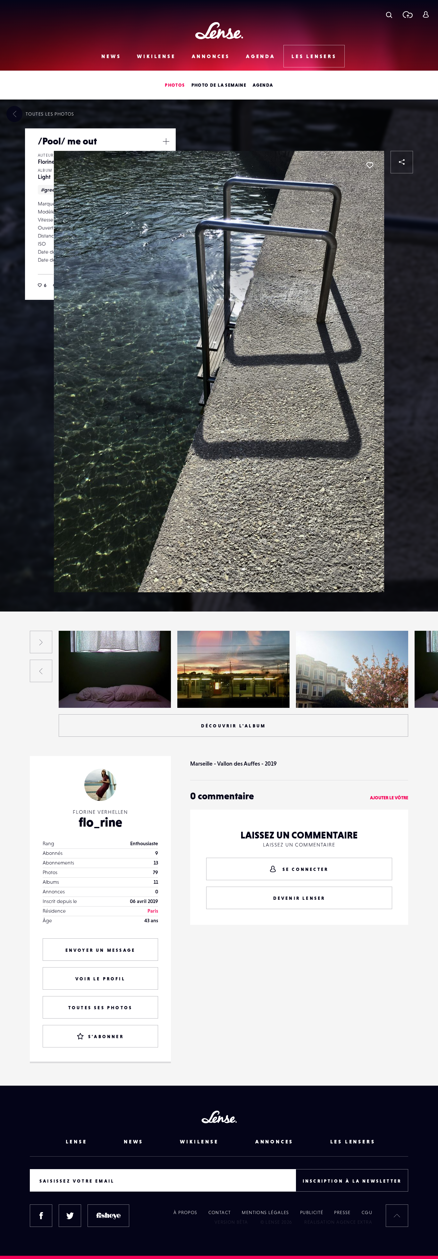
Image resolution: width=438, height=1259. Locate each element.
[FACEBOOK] (41, 1215)
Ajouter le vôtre (389, 797)
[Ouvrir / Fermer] (166, 141)
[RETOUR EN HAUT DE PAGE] (397, 1215)
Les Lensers (314, 56)
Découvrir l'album (233, 725)
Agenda (260, 56)
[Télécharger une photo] (407, 14)
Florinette (50, 161)
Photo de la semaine (219, 85)
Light (44, 176)
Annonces (211, 56)
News (111, 56)
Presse (342, 1212)
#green (49, 190)
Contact (219, 1212)
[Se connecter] (426, 14)
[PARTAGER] (402, 162)
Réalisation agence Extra (338, 1222)
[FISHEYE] (108, 1215)
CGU (367, 1212)
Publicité (312, 1212)
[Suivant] (41, 642)
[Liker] (369, 165)
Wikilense (156, 56)
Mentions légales (265, 1212)
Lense (76, 1141)
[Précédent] (41, 671)
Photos (175, 85)
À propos (185, 1212)
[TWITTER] (70, 1215)
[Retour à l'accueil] (219, 30)
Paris (152, 911)
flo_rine (100, 822)
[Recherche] (389, 14)
